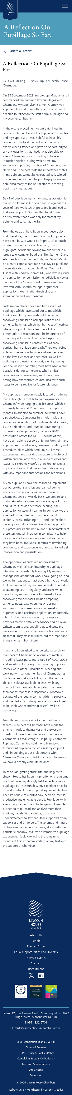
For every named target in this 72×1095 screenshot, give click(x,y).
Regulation (36, 1075)
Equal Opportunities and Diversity (36, 952)
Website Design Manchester (24, 1089)
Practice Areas (36, 946)
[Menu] (65, 5)
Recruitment (36, 969)
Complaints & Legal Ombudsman (36, 1058)
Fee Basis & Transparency (36, 1064)
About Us (36, 935)
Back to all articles (20, 51)
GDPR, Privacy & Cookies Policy (36, 1052)
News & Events (36, 958)
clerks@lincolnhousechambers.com (37, 1028)
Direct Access (36, 1069)
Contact (36, 963)
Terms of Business (36, 1047)
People (36, 941)
